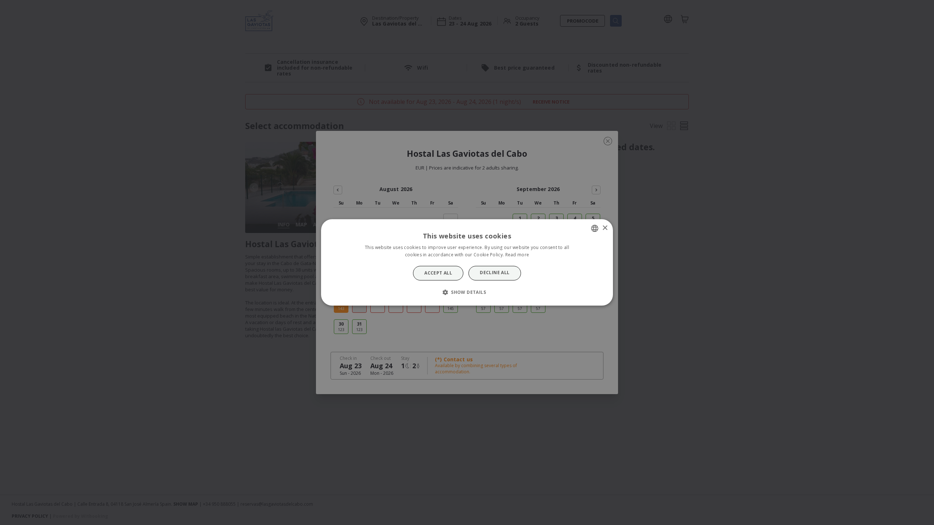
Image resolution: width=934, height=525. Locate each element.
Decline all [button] (494, 272)
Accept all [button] (438, 273)
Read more (517, 255)
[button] (467, 292)
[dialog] (467, 262)
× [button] (604, 228)
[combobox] (594, 228)
